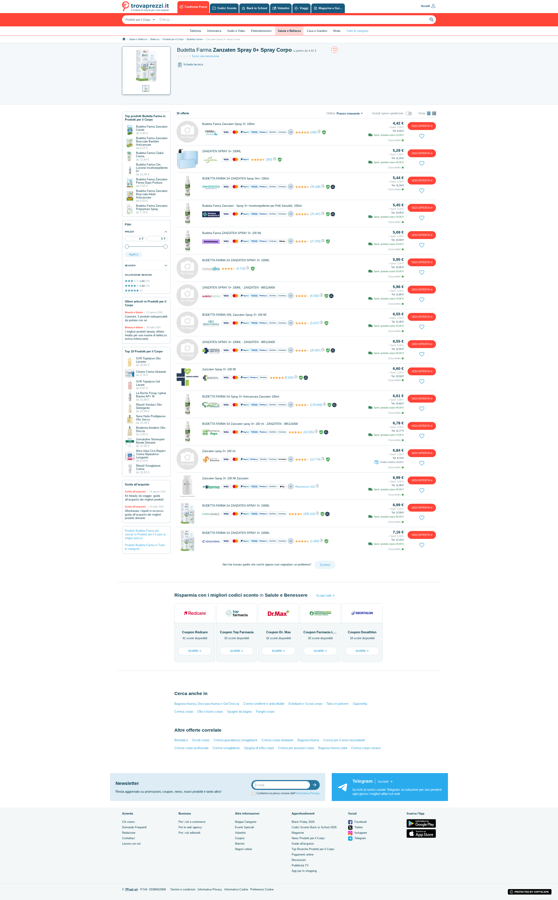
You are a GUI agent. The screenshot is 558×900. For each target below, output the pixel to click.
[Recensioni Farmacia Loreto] (302, 405)
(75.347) (315, 214)
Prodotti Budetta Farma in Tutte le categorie (145, 546)
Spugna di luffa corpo (259, 748)
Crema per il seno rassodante (344, 740)
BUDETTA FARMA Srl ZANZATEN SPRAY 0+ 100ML (236, 260)
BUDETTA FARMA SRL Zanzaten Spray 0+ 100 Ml (234, 314)
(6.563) (314, 295)
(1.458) (314, 541)
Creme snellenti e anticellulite (263, 703)
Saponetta (360, 703)
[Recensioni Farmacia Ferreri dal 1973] (277, 377)
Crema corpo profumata (191, 748)
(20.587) (315, 350)
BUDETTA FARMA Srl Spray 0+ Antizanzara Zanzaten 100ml (240, 396)
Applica (133, 254)
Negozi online (243, 849)
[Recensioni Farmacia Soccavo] (302, 459)
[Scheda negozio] (211, 132)
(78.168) (315, 186)
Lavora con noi (131, 843)
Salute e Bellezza (138, 39)
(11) (312, 486)
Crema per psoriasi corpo (296, 748)
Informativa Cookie (236, 889)
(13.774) (315, 459)
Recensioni (299, 860)
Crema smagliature (226, 748)
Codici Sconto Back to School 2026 (314, 827)
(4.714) (240, 268)
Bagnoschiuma (308, 740)
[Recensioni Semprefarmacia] (302, 214)
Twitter (358, 827)
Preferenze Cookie (262, 889)
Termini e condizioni (182, 889)
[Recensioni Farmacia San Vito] (302, 350)
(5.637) (314, 323)
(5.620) (289, 377)
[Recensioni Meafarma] (302, 187)
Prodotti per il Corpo (173, 39)
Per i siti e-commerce (192, 821)
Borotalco (181, 740)
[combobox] (139, 19)
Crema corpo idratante (277, 740)
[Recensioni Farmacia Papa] (296, 432)
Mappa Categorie (245, 821)
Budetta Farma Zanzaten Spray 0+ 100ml (228, 124)
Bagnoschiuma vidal (332, 748)
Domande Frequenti (134, 827)
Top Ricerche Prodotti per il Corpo (313, 849)
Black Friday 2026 (303, 821)
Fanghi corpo (265, 711)
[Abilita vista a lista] (428, 113)
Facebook (360, 821)
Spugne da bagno (239, 711)
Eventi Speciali (244, 827)
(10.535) (308, 432)
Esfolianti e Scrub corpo (305, 703)
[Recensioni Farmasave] (296, 514)
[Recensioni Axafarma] (258, 159)
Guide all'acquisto (303, 843)
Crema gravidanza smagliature (235, 740)
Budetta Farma (194, 39)
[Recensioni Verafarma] (302, 541)
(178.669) (316, 404)
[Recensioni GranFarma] (302, 323)
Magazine (298, 832)
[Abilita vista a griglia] (434, 113)
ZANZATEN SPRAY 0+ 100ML (221, 151)
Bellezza (154, 39)
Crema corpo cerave (366, 748)
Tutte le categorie (357, 30)
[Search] (431, 19)
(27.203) (315, 241)
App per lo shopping (304, 871)
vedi (421, 126)
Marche (239, 843)
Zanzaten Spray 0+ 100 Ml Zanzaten (225, 478)
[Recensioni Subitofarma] (302, 296)
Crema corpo (183, 711)
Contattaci (128, 838)
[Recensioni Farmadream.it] (302, 132)
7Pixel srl (131, 889)
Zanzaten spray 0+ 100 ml (218, 451)
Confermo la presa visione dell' (288, 793)
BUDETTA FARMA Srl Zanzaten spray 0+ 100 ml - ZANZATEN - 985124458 (250, 423)
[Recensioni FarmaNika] (229, 268)
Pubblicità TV (300, 865)
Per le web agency (190, 827)
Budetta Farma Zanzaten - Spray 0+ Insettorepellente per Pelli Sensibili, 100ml (252, 205)
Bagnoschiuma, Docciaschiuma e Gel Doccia (206, 703)
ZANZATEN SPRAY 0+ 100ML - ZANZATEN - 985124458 (238, 287)
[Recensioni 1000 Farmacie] (302, 241)
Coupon (240, 838)
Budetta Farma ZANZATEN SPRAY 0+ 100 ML (232, 233)
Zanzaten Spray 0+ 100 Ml (219, 369)
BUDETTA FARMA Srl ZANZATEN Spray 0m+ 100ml (235, 178)
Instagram (360, 832)
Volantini (240, 832)
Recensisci (302, 486)
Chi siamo (128, 821)
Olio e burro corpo (210, 711)
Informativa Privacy (307, 793)
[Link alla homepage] (124, 39)
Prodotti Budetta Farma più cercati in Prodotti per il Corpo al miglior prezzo (145, 534)
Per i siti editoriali (189, 832)
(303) (269, 159)
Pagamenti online (302, 854)
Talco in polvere (338, 703)
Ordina (331, 113)
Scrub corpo (200, 740)
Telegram (360, 838)
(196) (313, 132)
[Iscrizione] (315, 785)
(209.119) (309, 514)
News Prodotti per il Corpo (308, 838)
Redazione (128, 832)
